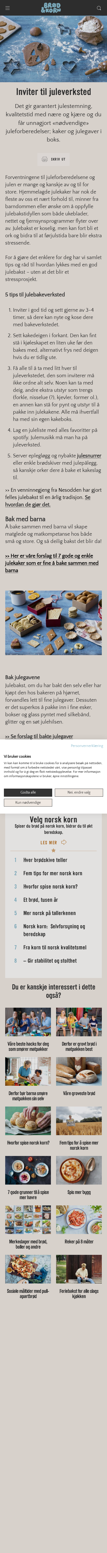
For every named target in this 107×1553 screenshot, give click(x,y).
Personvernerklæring (87, 746)
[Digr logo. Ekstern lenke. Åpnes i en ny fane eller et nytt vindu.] (7, 751)
